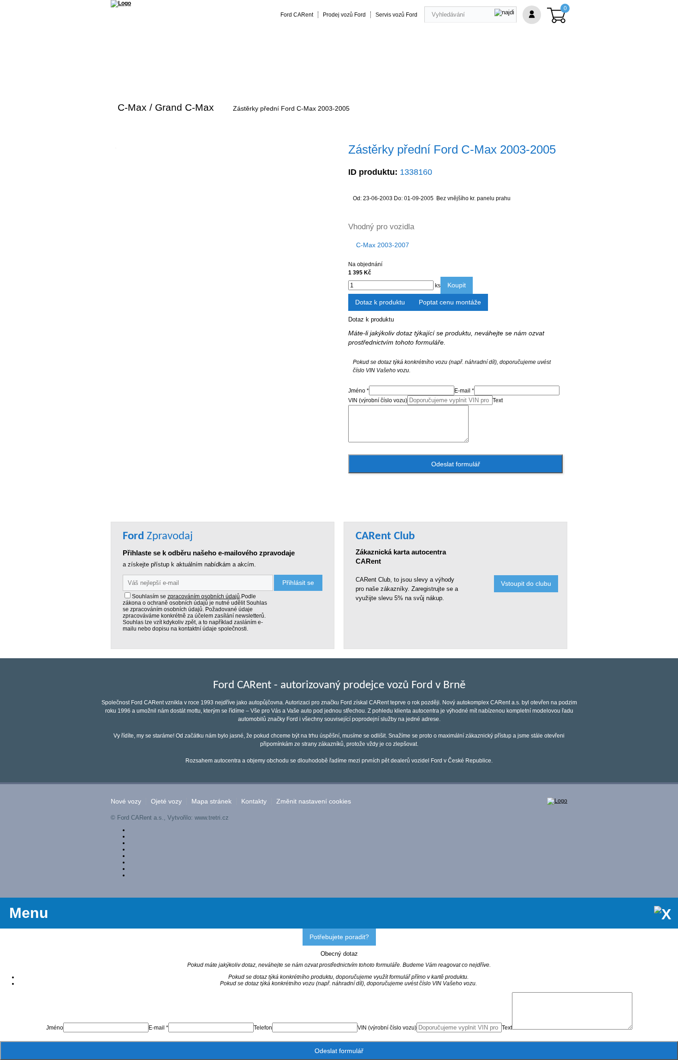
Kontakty (254, 801)
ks (437, 285)
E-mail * (464, 390)
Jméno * (358, 390)
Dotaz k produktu (380, 302)
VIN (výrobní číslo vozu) (377, 400)
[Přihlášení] (532, 15)
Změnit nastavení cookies (313, 801)
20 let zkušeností (292, 70)
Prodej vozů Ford (344, 15)
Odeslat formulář (455, 464)
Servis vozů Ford (396, 15)
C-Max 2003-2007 (382, 245)
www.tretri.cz (212, 817)
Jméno (54, 1027)
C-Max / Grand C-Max (166, 107)
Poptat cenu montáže (450, 302)
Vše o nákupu (428, 70)
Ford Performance (228, 70)
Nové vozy (126, 801)
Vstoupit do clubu (526, 583)
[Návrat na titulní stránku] (121, 3)
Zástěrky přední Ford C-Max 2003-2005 (291, 108)
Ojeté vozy (166, 801)
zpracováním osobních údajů (203, 596)
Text (498, 400)
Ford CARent (296, 15)
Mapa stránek (211, 801)
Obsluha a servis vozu (363, 70)
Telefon (263, 1027)
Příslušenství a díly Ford (153, 70)
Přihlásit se (298, 582)
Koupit (456, 285)
